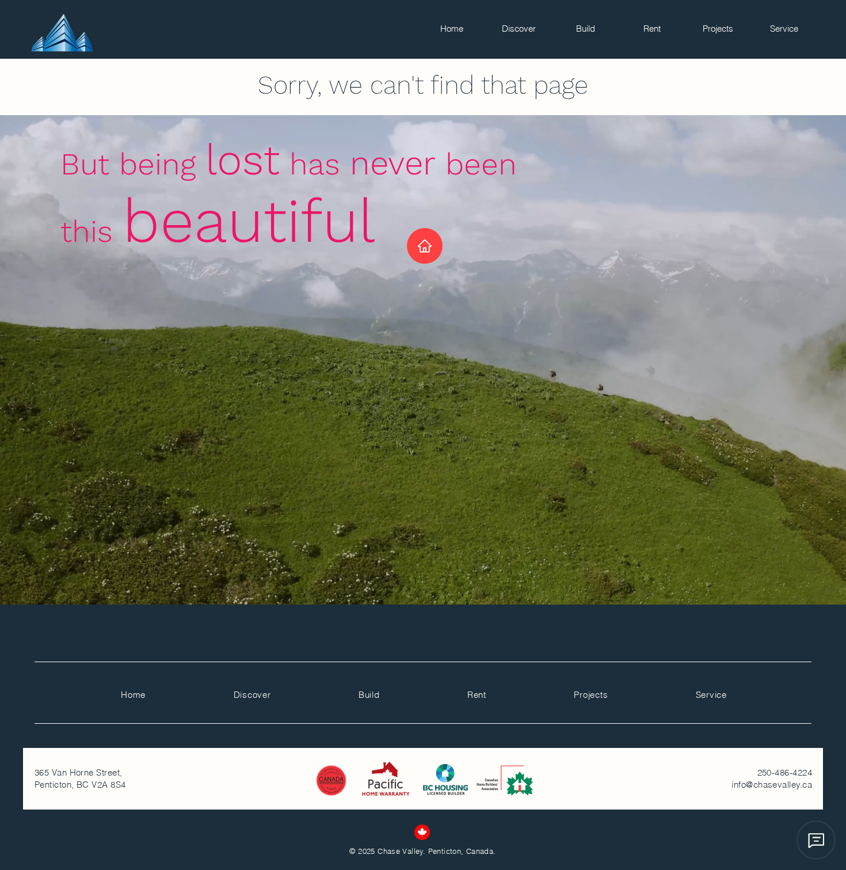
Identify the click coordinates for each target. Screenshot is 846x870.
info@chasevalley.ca (771, 784)
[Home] (425, 246)
